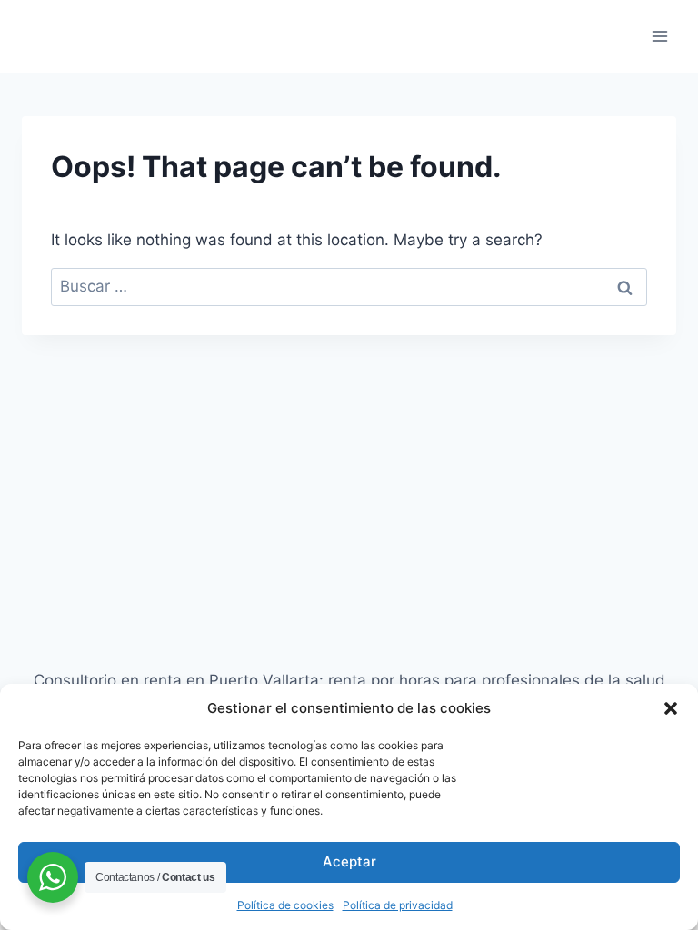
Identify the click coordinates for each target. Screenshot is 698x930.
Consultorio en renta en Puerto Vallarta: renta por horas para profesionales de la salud (349, 680)
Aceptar (349, 861)
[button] (671, 708)
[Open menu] (659, 36)
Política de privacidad (398, 905)
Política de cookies (285, 905)
